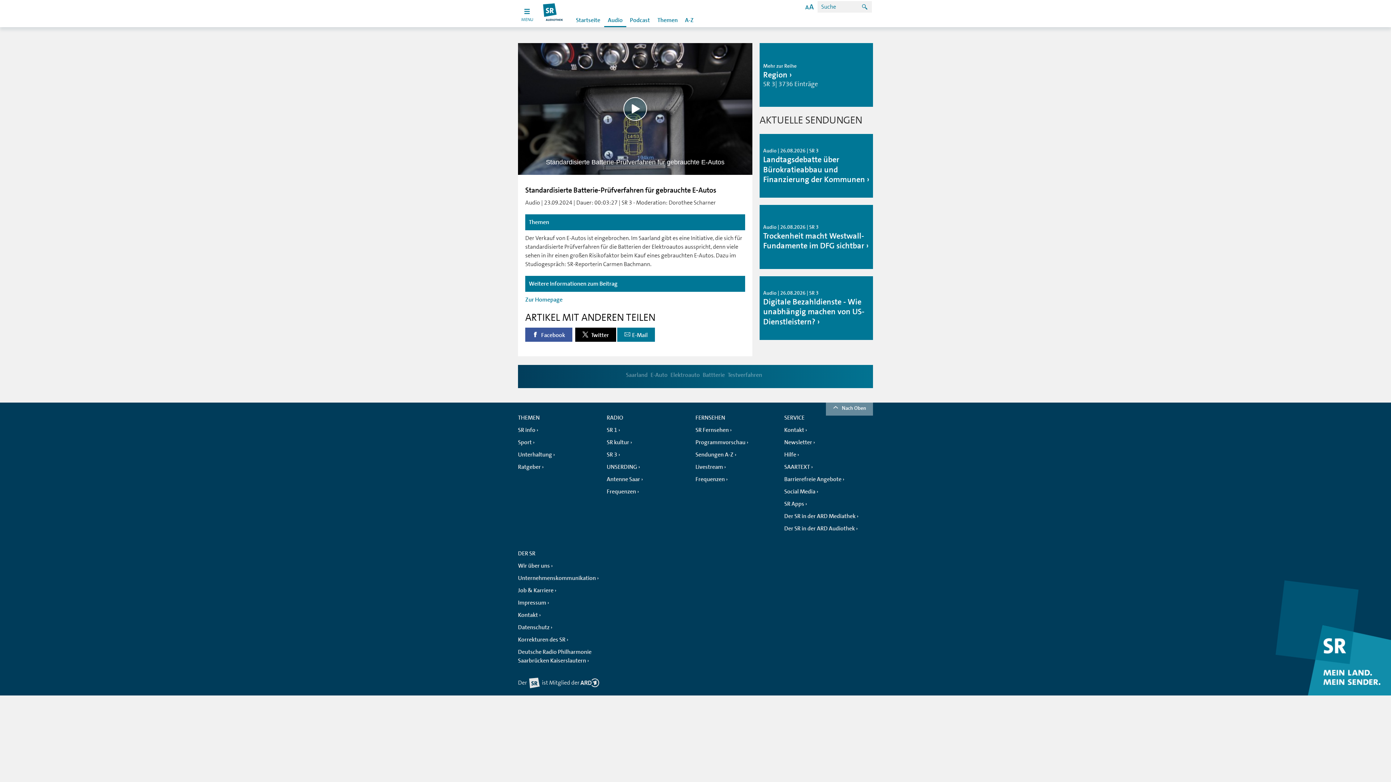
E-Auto (659, 375)
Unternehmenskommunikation (557, 578)
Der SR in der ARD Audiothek (819, 528)
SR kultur (618, 442)
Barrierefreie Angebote (812, 479)
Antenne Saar (623, 479)
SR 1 (612, 430)
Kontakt (794, 430)
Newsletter (798, 442)
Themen (667, 20)
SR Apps (794, 504)
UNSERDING (622, 467)
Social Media (799, 491)
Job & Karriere (536, 590)
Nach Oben (854, 408)
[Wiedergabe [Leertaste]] (635, 109)
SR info (526, 430)
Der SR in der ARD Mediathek (820, 516)
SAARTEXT (797, 467)
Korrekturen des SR (541, 639)
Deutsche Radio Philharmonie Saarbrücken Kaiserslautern (555, 656)
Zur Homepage (544, 299)
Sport (525, 442)
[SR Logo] (553, 13)
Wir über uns (534, 565)
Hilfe (790, 454)
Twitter (599, 335)
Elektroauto (685, 375)
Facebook (552, 335)
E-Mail (640, 335)
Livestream (709, 467)
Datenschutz (534, 627)
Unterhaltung (535, 454)
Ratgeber (529, 467)
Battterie (714, 375)
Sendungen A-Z (715, 454)
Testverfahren (745, 375)
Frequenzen (621, 491)
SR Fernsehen (712, 430)
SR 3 (612, 454)
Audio (615, 20)
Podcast (640, 20)
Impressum (532, 602)
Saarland (637, 375)
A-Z (689, 20)
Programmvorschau (720, 442)
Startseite (588, 20)
